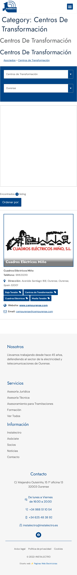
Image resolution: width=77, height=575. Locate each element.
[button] (70, 7)
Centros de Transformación (35, 40)
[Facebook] (38, 535)
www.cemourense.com (33, 305)
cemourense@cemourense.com (34, 311)
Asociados (10, 60)
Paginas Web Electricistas (45, 563)
